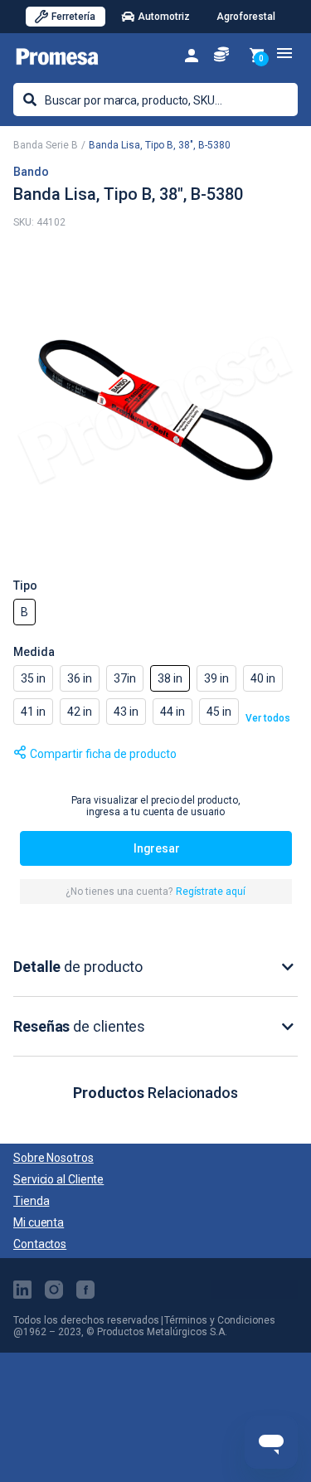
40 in (262, 678)
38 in (170, 678)
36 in (79, 678)
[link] (192, 54)
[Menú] (284, 53)
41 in (33, 711)
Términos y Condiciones (219, 1320)
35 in (33, 678)
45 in (219, 711)
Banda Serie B (45, 145)
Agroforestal (245, 16)
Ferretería (73, 16)
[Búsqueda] (29, 99)
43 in (126, 711)
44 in (172, 711)
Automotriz (164, 16)
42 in (79, 711)
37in (125, 678)
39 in (216, 678)
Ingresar (157, 848)
